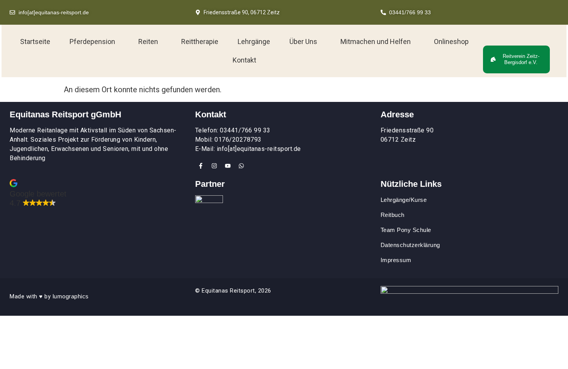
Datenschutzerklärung (410, 245)
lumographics (71, 296)
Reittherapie (199, 41)
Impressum (396, 260)
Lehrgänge (254, 41)
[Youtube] (228, 165)
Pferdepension (92, 41)
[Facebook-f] (201, 165)
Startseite (35, 41)
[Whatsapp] (241, 165)
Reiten (148, 41)
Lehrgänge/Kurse (404, 199)
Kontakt (244, 60)
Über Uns (303, 41)
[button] (94, 41)
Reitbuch (393, 215)
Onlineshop (451, 41)
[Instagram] (214, 165)
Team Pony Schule (407, 230)
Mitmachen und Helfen (375, 41)
